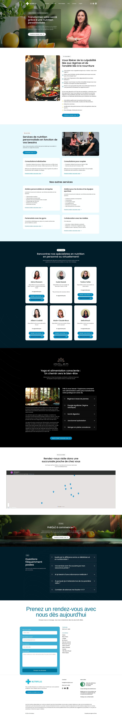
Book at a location (36, 299)
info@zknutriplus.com (67, 682)
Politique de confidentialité (86, 697)
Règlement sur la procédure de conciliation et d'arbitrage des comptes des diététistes (88, 693)
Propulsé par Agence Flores (91, 713)
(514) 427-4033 (66, 629)
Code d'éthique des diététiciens (88, 688)
